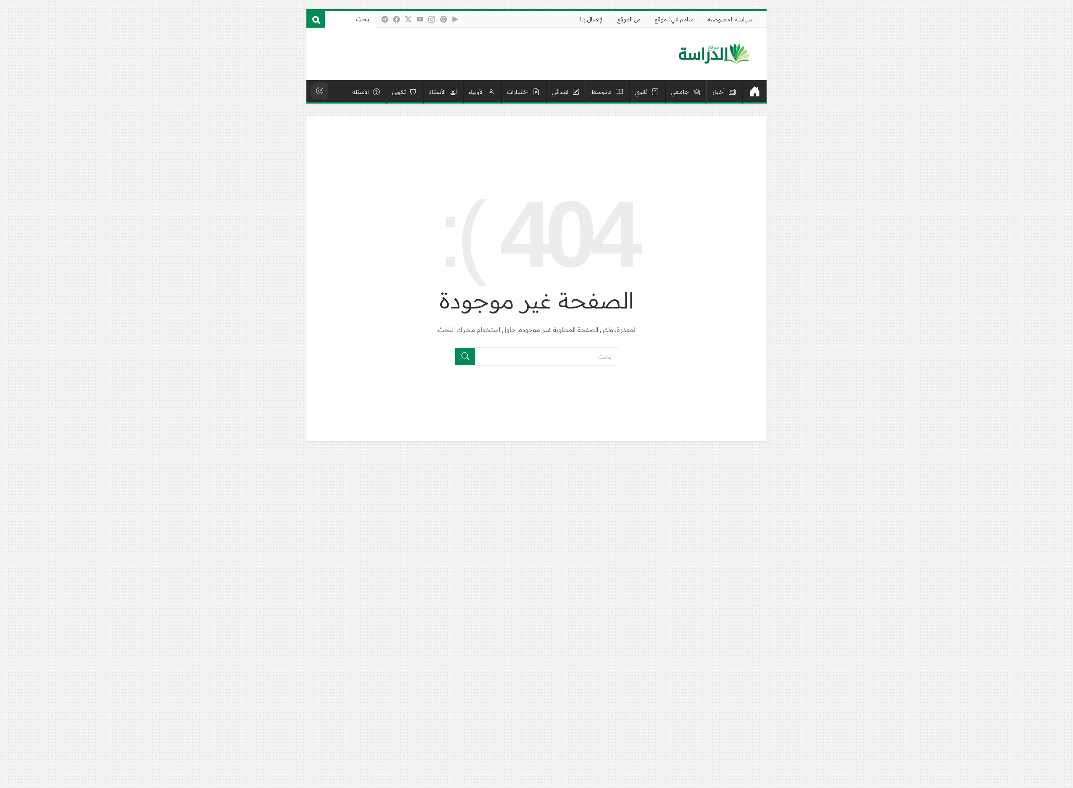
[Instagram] (431, 19)
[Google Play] (455, 19)
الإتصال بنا (592, 19)
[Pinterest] (443, 19)
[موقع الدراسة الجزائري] (714, 54)
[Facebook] (396, 19)
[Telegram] (385, 19)
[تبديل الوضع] (319, 91)
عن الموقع (629, 19)
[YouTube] (420, 19)
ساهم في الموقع (674, 19)
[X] (408, 19)
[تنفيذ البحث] (465, 356)
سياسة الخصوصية (730, 19)
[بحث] (315, 19)
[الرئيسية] (754, 92)
